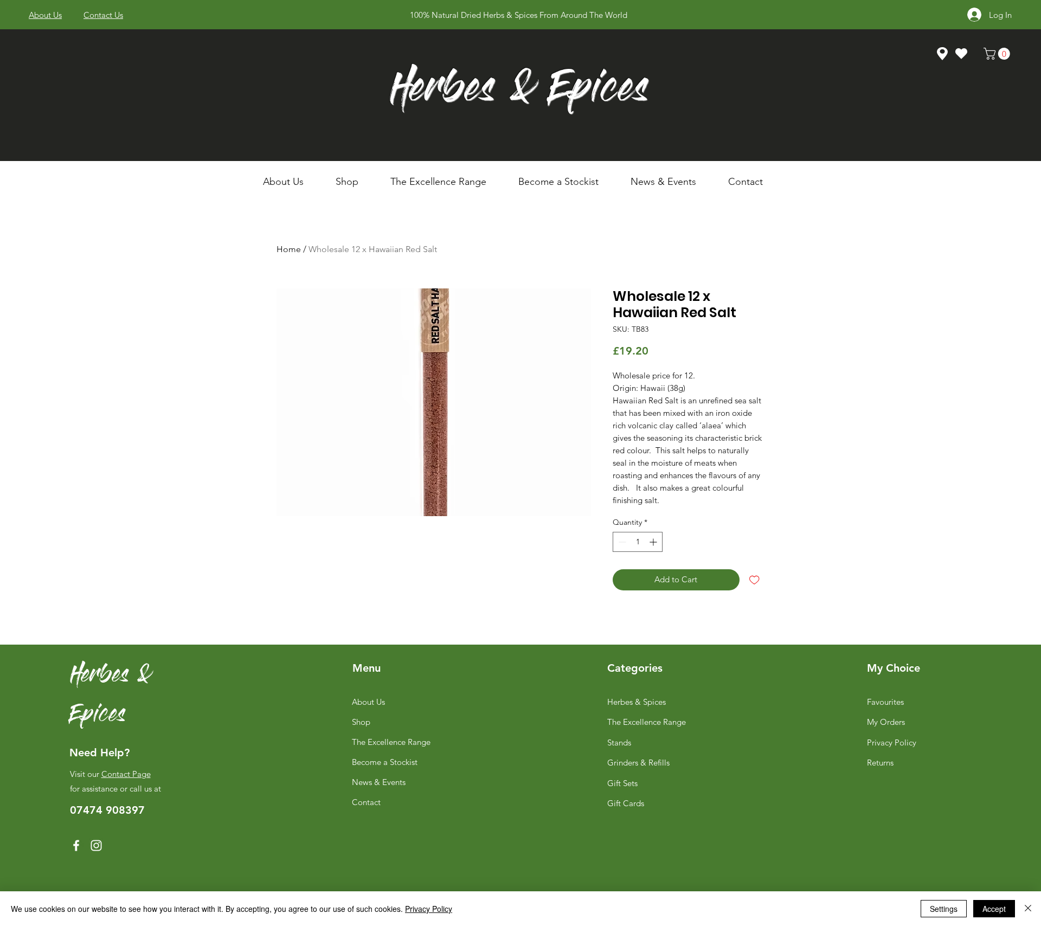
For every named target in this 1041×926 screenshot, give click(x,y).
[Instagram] (96, 845)
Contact (366, 802)
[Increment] (654, 541)
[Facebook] (76, 845)
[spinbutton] (637, 541)
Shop (361, 722)
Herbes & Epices (519, 91)
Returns (880, 762)
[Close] (1027, 908)
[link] (998, 54)
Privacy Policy (891, 742)
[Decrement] (621, 541)
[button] (354, 181)
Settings (944, 908)
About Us (368, 702)
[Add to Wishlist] (754, 579)
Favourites (885, 702)
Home (289, 249)
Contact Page (126, 774)
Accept (994, 908)
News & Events (379, 782)
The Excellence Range (391, 742)
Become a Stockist (384, 762)
